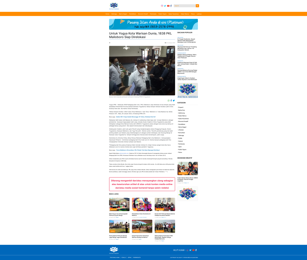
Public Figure (162, 14)
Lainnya (199, 14)
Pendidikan (132, 14)
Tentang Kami (114, 257)
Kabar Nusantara (174, 14)
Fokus (193, 14)
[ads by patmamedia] (153, 24)
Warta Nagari (123, 14)
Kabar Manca (185, 14)
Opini (135, 209)
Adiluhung (113, 209)
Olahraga (114, 14)
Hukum (112, 231)
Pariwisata (153, 14)
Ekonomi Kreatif (143, 14)
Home (107, 14)
